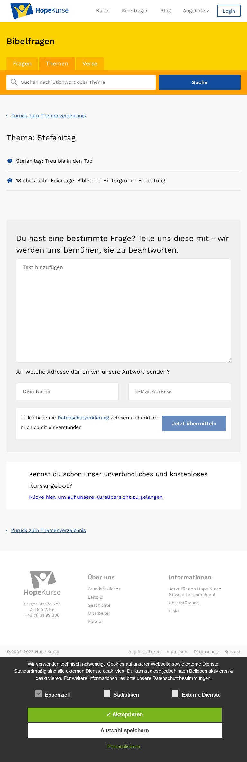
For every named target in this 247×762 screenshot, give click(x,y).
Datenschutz (207, 651)
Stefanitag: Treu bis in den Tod (54, 161)
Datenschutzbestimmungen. (182, 678)
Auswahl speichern (124, 730)
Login (229, 11)
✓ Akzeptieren (124, 714)
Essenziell (57, 695)
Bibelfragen (135, 11)
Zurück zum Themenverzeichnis (48, 116)
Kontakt (232, 651)
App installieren (144, 651)
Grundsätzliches (104, 588)
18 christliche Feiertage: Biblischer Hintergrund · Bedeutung (90, 181)
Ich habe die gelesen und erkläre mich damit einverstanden (89, 422)
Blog (165, 11)
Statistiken (126, 695)
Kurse (103, 11)
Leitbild (95, 597)
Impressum (177, 651)
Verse (89, 63)
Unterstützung (184, 602)
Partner (95, 621)
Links (174, 611)
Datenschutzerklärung (83, 417)
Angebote (194, 11)
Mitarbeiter (99, 613)
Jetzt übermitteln (194, 423)
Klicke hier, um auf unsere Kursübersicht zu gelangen (96, 497)
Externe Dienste (201, 695)
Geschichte (99, 605)
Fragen (22, 63)
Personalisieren (123, 746)
